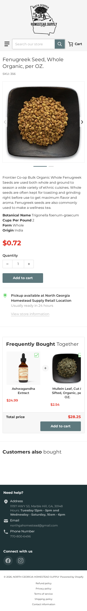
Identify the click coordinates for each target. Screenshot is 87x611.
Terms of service (43, 593)
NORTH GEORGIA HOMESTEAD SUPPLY (36, 576)
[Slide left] (5, 122)
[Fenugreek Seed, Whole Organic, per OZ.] (40, 166)
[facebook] (8, 560)
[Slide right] (82, 122)
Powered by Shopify (71, 576)
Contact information (43, 604)
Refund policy (44, 583)
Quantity (10, 255)
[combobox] (37, 44)
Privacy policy (43, 588)
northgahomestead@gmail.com (34, 525)
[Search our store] (60, 44)
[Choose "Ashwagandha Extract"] (36, 355)
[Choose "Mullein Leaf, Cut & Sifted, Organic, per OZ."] (80, 355)
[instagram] (20, 560)
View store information (30, 314)
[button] (7, 44)
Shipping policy (43, 599)
